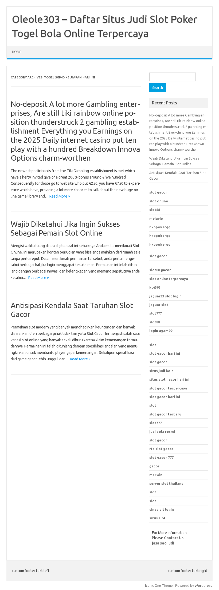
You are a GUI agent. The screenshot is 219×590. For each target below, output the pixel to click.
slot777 (155, 313)
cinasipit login (161, 509)
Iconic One (153, 585)
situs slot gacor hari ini (169, 379)
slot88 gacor (160, 270)
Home (17, 52)
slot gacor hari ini (164, 353)
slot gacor (158, 192)
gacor (154, 466)
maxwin (155, 474)
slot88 (154, 209)
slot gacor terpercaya (168, 388)
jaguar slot (158, 305)
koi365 (155, 287)
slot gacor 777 (161, 457)
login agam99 (160, 330)
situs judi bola (161, 371)
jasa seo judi (163, 543)
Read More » (59, 196)
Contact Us (173, 538)
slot (152, 345)
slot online (158, 201)
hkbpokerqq (159, 227)
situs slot (157, 518)
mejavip (156, 218)
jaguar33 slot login (165, 296)
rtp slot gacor (161, 449)
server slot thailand (166, 483)
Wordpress (203, 585)
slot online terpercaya (168, 279)
